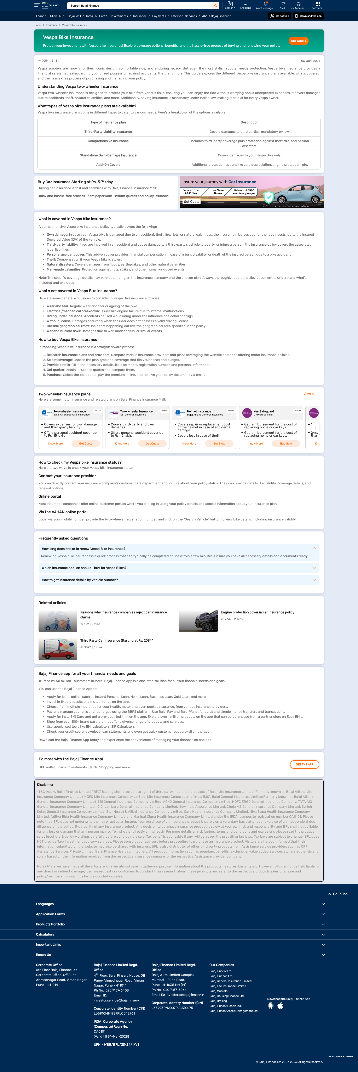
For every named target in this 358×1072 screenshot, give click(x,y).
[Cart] (283, 3)
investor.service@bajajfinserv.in (118, 1000)
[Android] (270, 1006)
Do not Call (282, 16)
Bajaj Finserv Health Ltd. (225, 1006)
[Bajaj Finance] (50, 5)
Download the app (311, 16)
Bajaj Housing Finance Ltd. (226, 996)
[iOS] (280, 1006)
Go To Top (340, 894)
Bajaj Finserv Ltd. (220, 971)
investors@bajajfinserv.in (185, 995)
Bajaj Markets (218, 991)
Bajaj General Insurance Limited (230, 981)
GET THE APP (304, 764)
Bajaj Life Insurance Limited (227, 986)
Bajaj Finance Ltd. (221, 976)
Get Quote (298, 41)
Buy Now (219, 443)
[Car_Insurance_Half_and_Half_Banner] (252, 193)
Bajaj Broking (218, 1001)
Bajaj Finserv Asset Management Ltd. (233, 1011)
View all (309, 394)
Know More (55, 443)
